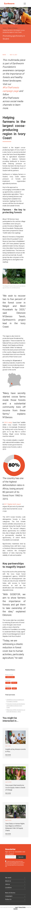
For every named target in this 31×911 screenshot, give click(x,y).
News (4, 55)
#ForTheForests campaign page (11, 89)
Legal (16, 907)
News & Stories (12, 28)
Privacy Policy (22, 907)
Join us (7, 884)
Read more (8, 755)
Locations (8, 888)
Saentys (16, 909)
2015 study (8, 422)
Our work (8, 878)
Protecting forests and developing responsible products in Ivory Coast (15, 705)
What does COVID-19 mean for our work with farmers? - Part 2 (15, 711)
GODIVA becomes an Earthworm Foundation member (15, 700)
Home (5, 28)
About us (8, 881)
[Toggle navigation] (25, 3)
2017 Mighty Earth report (12, 504)
